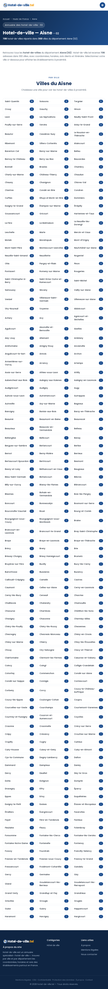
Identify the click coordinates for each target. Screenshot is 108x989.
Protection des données (63, 980)
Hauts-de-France (21, 19)
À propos (85, 945)
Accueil (6, 19)
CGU (34, 980)
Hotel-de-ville (21, 5)
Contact (89, 980)
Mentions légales (89, 949)
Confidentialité (44, 980)
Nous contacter (89, 954)
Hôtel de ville (53, 945)
